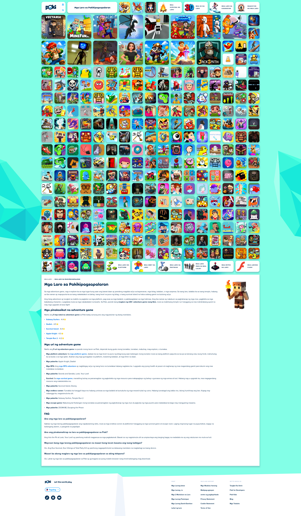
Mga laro (48, 279)
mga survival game (64, 378)
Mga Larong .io (177, 490)
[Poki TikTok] (47, 498)
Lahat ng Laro (176, 508)
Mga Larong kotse (178, 486)
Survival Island (52, 329)
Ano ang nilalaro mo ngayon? (62, 10)
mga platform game (78, 354)
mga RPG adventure (67, 366)
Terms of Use (206, 508)
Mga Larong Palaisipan (180, 499)
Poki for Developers (237, 490)
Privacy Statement (207, 499)
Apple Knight (51, 334)
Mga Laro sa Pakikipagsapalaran (67, 279)
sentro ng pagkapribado (210, 495)
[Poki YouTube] (59, 498)
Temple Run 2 (52, 338)
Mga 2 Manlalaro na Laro (180, 495)
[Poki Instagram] (53, 498)
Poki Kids (233, 495)
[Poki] (50, 7)
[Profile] (62, 4)
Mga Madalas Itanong (209, 486)
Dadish (49, 324)
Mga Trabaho (235, 503)
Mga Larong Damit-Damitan (181, 503)
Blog (231, 499)
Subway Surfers (53, 319)
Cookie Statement (207, 503)
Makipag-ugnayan (207, 490)
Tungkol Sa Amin (236, 486)
